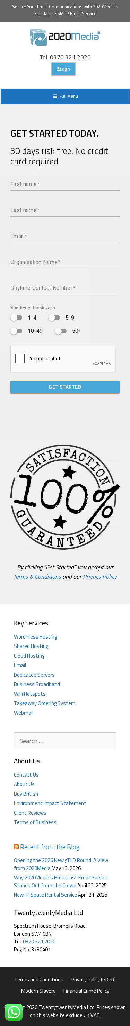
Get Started (65, 387)
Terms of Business (35, 822)
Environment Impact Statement (50, 803)
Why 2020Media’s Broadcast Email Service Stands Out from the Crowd (60, 881)
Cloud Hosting (29, 656)
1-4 (32, 317)
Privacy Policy (100, 576)
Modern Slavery (38, 991)
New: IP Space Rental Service (45, 895)
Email (20, 665)
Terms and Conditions (38, 979)
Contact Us (26, 775)
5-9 (70, 317)
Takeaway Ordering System (45, 703)
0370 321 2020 (39, 941)
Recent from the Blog (50, 847)
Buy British (26, 794)
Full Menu (69, 96)
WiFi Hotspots (30, 694)
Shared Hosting (31, 646)
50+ (77, 331)
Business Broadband (37, 684)
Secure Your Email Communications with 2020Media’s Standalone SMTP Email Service (65, 10)
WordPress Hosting (35, 637)
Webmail (23, 713)
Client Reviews (30, 813)
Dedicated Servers (34, 675)
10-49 (35, 331)
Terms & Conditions (37, 576)
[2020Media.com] (65, 37)
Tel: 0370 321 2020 (65, 57)
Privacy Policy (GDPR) (93, 979)
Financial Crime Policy (86, 991)
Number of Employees (32, 307)
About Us (24, 784)
